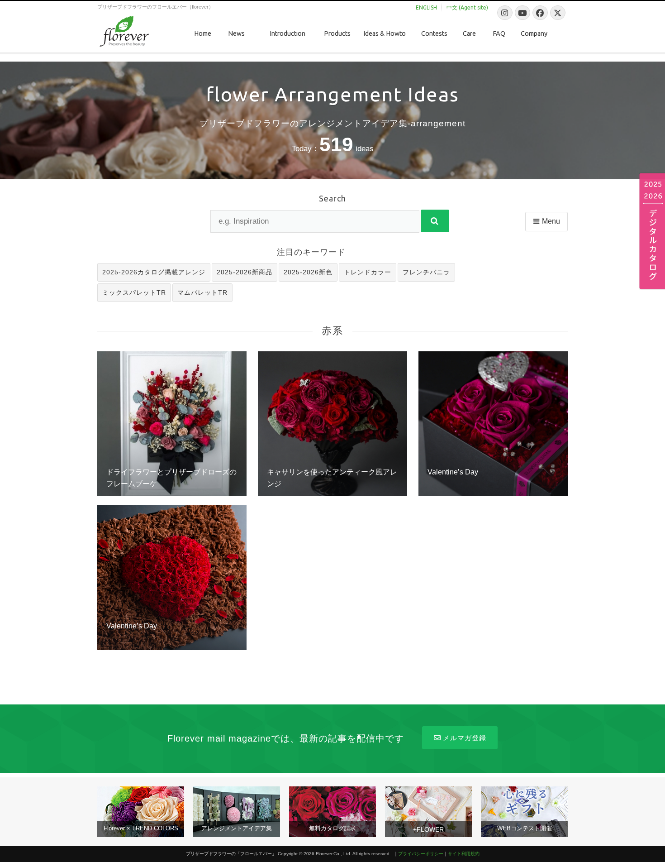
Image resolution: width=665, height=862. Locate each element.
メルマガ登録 (464, 738)
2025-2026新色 (308, 272)
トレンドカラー (367, 272)
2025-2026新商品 (244, 272)
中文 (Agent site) (467, 7)
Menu (551, 221)
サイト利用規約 (464, 853)
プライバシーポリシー (420, 853)
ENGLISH (426, 7)
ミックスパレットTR (134, 292)
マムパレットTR (202, 292)
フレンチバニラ (426, 272)
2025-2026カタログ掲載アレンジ (153, 272)
